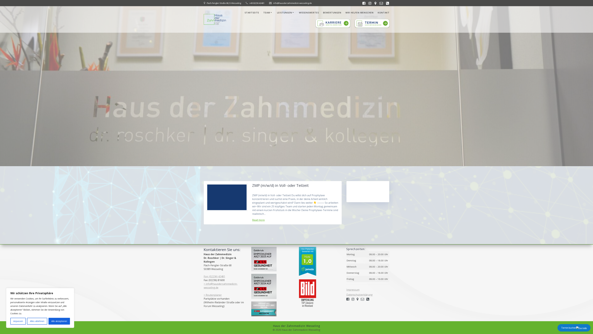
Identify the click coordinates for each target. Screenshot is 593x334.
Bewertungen (332, 12)
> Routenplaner (213, 295)
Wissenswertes (309, 12)
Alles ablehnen (37, 321)
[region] (40, 308)
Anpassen (18, 321)
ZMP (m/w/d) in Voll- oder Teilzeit (280, 185)
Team (266, 12)
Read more (258, 220)
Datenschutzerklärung (359, 294)
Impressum (353, 289)
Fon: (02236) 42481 (214, 276)
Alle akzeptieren (59, 321)
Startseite (252, 12)
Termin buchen (568, 328)
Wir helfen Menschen (359, 12)
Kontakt (383, 12)
